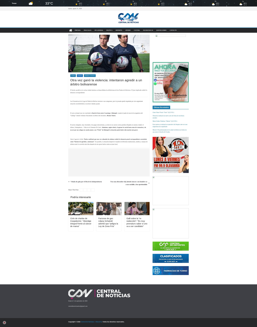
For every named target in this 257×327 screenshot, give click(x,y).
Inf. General (99, 30)
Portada (78, 30)
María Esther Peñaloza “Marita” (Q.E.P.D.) (165, 121)
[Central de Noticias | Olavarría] (70, 30)
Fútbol (73, 75)
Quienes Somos (161, 30)
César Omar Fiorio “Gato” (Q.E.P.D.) (163, 112)
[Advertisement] (109, 162)
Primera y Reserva (90, 75)
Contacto (173, 30)
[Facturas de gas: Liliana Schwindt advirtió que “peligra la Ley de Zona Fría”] (108, 203)
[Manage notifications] (4, 322)
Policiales (87, 30)
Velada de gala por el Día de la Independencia (86, 182)
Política (109, 30)
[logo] (99, 289)
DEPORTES (119, 30)
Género (128, 30)
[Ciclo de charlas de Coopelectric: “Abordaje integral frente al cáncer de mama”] (80, 203)
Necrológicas (148, 30)
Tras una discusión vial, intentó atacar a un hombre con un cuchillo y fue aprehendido (128, 183)
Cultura (137, 30)
